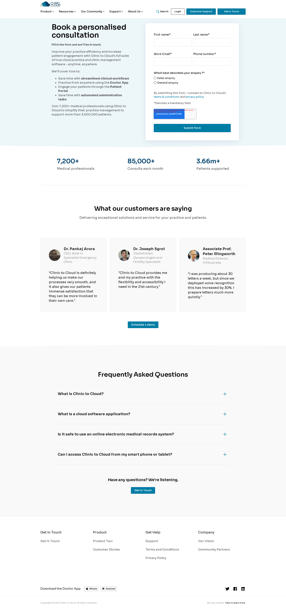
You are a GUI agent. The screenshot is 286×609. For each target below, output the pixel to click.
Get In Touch (231, 11)
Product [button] (45, 11)
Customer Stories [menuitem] (106, 549)
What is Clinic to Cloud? (81, 394)
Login (177, 11)
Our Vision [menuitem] (206, 541)
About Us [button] (134, 11)
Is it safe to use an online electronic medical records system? (116, 434)
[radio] (166, 78)
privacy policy (195, 97)
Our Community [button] (91, 11)
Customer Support (201, 11)
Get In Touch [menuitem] (50, 541)
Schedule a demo (143, 324)
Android (110, 588)
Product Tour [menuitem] (103, 541)
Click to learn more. (235, 602)
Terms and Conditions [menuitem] (162, 549)
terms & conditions (166, 97)
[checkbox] (166, 81)
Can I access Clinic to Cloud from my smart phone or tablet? (115, 454)
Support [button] (115, 11)
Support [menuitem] (151, 541)
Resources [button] (66, 11)
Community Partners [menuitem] (214, 549)
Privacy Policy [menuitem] (155, 558)
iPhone (93, 588)
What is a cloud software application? (94, 414)
